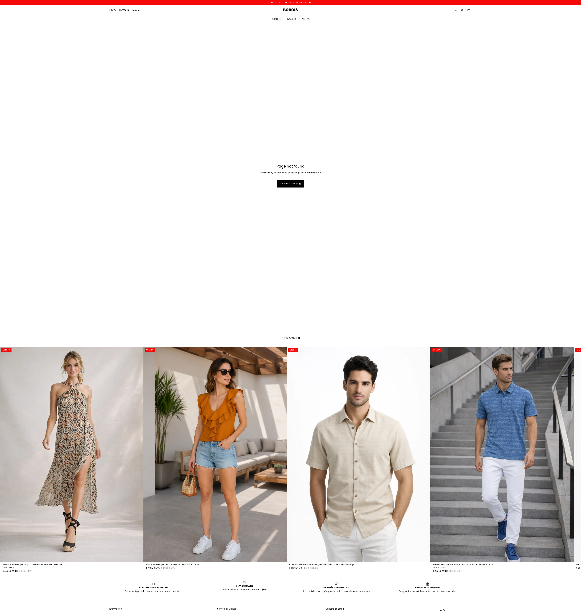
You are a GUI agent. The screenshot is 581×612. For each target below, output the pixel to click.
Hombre (276, 19)
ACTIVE (306, 19)
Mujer (291, 19)
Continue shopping (291, 183)
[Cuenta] (462, 10)
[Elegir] (138, 557)
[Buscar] (455, 10)
